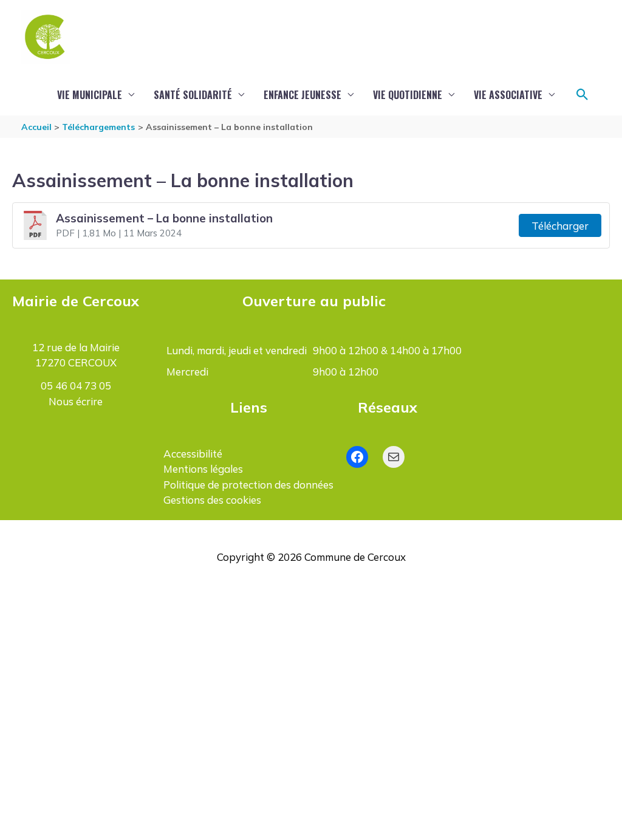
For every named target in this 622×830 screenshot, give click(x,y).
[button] (582, 95)
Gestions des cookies (212, 499)
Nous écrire (76, 401)
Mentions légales (203, 468)
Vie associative (508, 94)
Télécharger (560, 225)
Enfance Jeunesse (302, 94)
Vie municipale (89, 94)
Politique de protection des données (248, 484)
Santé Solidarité (193, 94)
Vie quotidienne (407, 94)
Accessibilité (192, 453)
